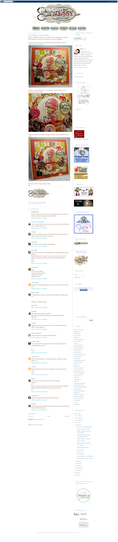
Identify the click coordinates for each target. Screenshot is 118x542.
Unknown (33, 282)
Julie (32, 232)
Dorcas (33, 250)
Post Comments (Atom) (39, 419)
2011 (77, 413)
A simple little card (81, 441)
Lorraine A (34, 341)
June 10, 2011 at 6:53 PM (39, 307)
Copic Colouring (77, 339)
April (78, 463)
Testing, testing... (80, 449)
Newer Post (30, 416)
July (78, 422)
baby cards (76, 400)
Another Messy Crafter (48, 532)
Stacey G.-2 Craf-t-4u (36, 222)
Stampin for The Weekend (79, 387)
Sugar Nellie (76, 389)
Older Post (67, 416)
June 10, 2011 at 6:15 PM (39, 288)
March (78, 465)
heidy (32, 311)
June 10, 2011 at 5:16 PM (39, 263)
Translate (84, 39)
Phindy (75, 377)
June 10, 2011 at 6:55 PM (39, 319)
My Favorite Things (78, 373)
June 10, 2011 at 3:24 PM (39, 218)
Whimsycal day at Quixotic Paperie (84, 426)
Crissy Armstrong (78, 345)
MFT (75, 364)
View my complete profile (81, 67)
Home (49, 416)
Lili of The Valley (78, 362)
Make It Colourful (78, 368)
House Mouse (77, 352)
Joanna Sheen (77, 356)
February (79, 467)
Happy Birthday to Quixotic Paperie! (85, 458)
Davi (32, 404)
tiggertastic (33, 292)
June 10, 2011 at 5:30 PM (39, 278)
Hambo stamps (77, 350)
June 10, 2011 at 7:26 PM (39, 329)
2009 (77, 475)
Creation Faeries (77, 532)
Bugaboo (76, 337)
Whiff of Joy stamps (78, 394)
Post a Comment (31, 413)
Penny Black (77, 375)
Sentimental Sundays (78, 383)
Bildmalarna (76, 331)
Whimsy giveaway (78, 398)
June (78, 424)
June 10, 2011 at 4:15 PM (39, 228)
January (79, 470)
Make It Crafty (77, 370)
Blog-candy (76, 335)
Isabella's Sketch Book (79, 354)
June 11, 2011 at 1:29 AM (39, 400)
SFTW (75, 381)
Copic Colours (77, 341)
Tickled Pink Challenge (79, 391)
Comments (78, 277)
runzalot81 (33, 395)
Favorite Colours (80, 451)
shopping (76, 404)
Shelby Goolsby (34, 333)
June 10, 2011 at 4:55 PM (39, 246)
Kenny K (76, 358)
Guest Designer (77, 349)
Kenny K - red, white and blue (83, 429)
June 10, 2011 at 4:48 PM (39, 238)
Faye (32, 323)
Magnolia (76, 366)
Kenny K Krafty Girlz (79, 360)
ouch (75, 402)
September (79, 418)
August (78, 420)
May (78, 461)
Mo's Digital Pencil (78, 371)
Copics (75, 343)
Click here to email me (79, 76)
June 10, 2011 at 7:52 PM (39, 337)
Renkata (33, 267)
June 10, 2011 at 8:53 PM (39, 353)
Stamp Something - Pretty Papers (84, 443)
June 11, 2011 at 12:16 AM (39, 391)
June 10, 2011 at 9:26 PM (39, 363)
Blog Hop (76, 333)
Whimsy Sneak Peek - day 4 (83, 447)
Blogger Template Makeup (67, 532)
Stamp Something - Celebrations (84, 438)
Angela (33, 242)
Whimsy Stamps (77, 396)
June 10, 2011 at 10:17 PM (39, 374)
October (79, 415)
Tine (32, 366)
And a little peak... (81, 454)
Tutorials (76, 392)
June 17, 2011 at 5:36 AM (39, 410)
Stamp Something (55, 37)
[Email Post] (44, 202)
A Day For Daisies (78, 330)
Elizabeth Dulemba (78, 347)
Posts (77, 274)
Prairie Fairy (76, 379)
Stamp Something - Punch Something (38, 35)
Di (31, 378)
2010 (77, 473)
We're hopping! (80, 445)
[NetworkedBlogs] (83, 288)
